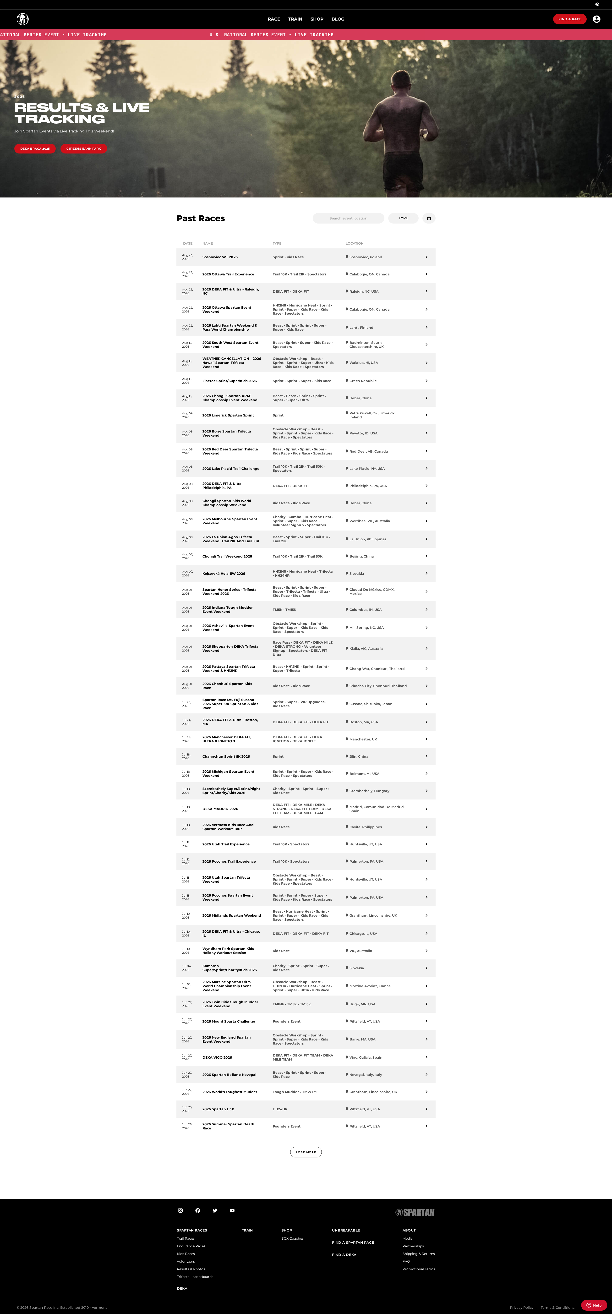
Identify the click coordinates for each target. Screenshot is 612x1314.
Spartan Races (192, 1230)
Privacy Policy (522, 1307)
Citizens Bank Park (83, 148)
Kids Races (186, 1254)
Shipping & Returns (419, 1254)
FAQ (406, 1261)
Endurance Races (191, 1246)
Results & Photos (191, 1269)
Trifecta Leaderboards (195, 1277)
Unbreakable (346, 1230)
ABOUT (409, 1230)
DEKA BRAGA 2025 (35, 148)
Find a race (569, 19)
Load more (306, 1152)
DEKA (182, 1289)
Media (408, 1238)
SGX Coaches (293, 1238)
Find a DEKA (344, 1255)
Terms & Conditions (557, 1307)
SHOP (287, 1230)
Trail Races (186, 1238)
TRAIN (247, 1230)
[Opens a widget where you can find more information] (594, 1306)
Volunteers (186, 1261)
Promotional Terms (419, 1269)
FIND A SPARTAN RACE (353, 1243)
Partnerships (413, 1246)
